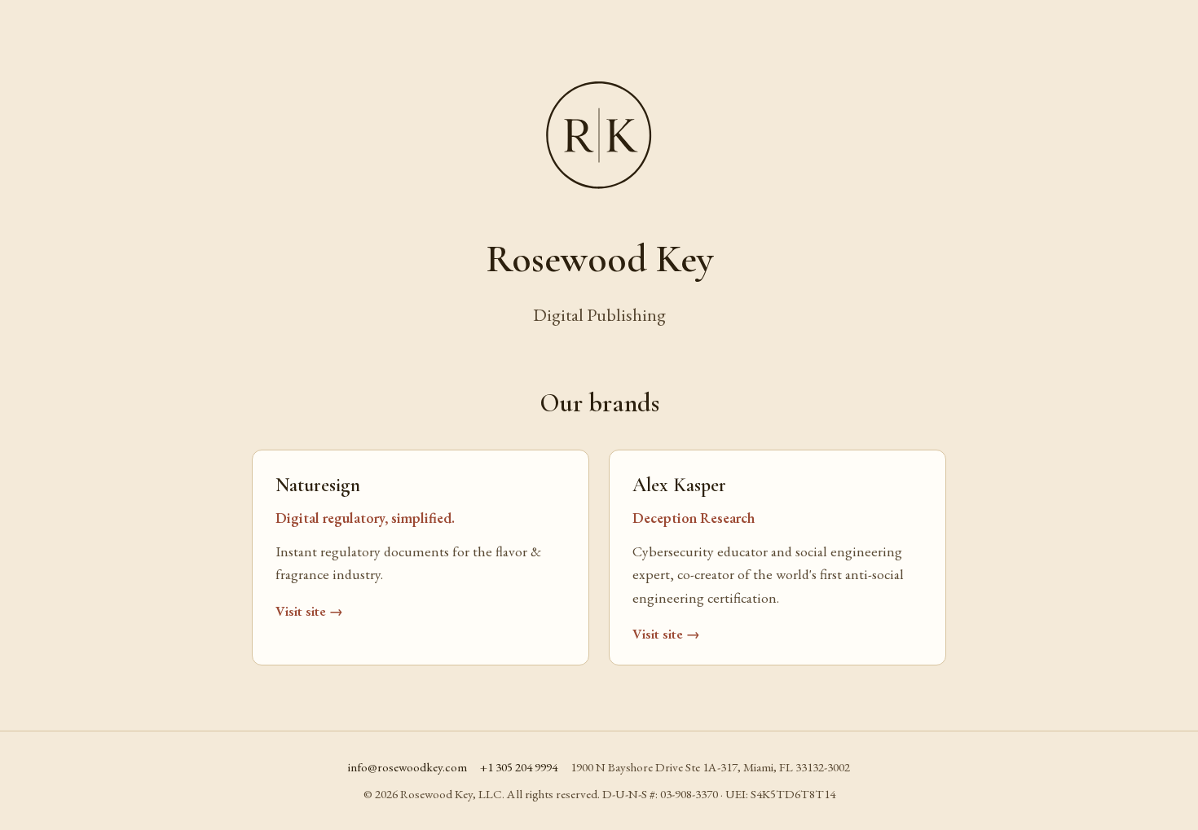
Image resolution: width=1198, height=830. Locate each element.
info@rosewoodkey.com (407, 767)
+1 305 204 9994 (518, 767)
